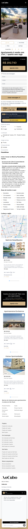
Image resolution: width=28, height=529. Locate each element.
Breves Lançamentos (6, 463)
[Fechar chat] (24, 493)
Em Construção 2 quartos (7, 442)
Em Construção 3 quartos (7, 444)
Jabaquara (4, 414)
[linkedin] (19, 49)
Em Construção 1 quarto (7, 440)
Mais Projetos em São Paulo (8, 458)
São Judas (4, 408)
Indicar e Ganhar (21, 109)
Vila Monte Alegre (18, 410)
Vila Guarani (17, 414)
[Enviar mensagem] (24, 525)
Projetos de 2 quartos (6, 430)
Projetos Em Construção (7, 426)
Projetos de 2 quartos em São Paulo (10, 454)
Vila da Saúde (5, 416)
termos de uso (4, 103)
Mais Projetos (5, 432)
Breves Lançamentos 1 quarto (8, 466)
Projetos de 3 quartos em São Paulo (10, 456)
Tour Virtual (21, 42)
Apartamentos (9, 6)
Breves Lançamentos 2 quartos (8, 468)
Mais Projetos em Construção (8, 446)
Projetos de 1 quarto (6, 428)
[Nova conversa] (22, 493)
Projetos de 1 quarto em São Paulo (9, 452)
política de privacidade (14, 103)
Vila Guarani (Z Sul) (5, 411)
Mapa (21, 45)
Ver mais (6, 268)
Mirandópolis (17, 416)
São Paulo (16, 6)
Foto (8, 42)
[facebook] (15, 49)
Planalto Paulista (23, 6)
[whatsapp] (12, 49)
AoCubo (3, 6)
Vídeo (8, 45)
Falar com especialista (14, 522)
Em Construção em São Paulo (8, 438)
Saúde (15, 405)
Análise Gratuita (14, 120)
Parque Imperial (18, 408)
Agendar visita (14, 68)
